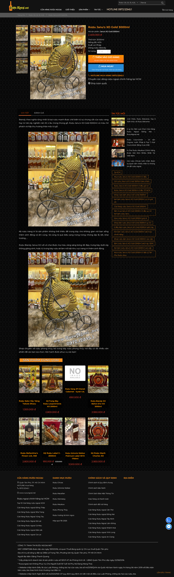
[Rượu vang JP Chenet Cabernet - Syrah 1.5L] (75, 373)
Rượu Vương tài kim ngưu (63, 515)
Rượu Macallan (59, 493)
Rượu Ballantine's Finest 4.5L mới (29, 454)
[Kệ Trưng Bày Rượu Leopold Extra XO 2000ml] (52, 379)
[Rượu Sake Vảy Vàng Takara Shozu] (29, 379)
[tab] (25, 113)
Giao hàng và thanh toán (98, 499)
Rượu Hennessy (59, 499)
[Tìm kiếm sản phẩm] (162, 2)
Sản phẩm (84, 10)
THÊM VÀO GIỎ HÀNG (106, 58)
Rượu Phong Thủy (60, 510)
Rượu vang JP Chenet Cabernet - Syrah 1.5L (75, 390)
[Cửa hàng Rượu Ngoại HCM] (19, 6)
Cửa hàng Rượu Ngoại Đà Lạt (29, 521)
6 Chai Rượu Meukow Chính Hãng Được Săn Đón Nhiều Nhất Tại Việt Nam (141, 153)
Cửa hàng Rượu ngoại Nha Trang (30, 512)
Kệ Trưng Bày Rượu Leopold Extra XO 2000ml (52, 404)
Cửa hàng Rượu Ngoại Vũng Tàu (30, 517)
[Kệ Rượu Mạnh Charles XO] (98, 431)
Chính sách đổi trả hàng (98, 504)
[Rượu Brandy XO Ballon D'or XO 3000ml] (98, 379)
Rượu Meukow (59, 504)
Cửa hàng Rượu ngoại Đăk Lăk (29, 530)
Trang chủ (21, 15)
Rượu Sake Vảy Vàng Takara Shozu (29, 402)
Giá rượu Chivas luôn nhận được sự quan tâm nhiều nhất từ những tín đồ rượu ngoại (141, 163)
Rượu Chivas (58, 483)
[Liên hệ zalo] (168, 520)
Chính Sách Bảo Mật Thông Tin (101, 493)
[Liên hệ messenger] (168, 527)
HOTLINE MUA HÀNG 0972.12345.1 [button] (107, 75)
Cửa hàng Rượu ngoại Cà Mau (29, 526)
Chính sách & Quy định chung (100, 483)
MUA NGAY (106, 67)
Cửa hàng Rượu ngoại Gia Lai (29, 535)
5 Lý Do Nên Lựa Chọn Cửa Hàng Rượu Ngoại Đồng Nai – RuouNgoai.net (141, 131)
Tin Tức (97, 10)
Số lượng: (92, 51)
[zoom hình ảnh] (82, 96)
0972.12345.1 (24, 488)
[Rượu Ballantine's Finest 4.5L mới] (29, 431)
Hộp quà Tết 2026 (60, 521)
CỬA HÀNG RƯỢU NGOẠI (51, 10)
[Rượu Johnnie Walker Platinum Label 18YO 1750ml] (75, 431)
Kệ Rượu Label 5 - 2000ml (52, 454)
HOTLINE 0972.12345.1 (119, 9)
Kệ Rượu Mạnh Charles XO (98, 454)
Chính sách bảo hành (96, 488)
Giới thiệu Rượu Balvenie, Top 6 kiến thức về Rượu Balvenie (141, 120)
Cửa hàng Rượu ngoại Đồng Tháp (31, 508)
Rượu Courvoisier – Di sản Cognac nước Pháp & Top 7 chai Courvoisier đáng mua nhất (141, 142)
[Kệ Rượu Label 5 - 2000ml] (52, 431)
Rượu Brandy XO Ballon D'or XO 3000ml (98, 404)
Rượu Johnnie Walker (61, 488)
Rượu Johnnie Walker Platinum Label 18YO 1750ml (75, 456)
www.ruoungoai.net (27, 493)
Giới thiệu (70, 10)
